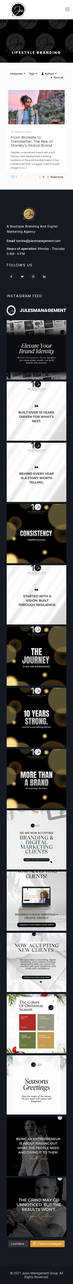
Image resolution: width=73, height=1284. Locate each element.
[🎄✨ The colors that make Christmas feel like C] (36, 1023)
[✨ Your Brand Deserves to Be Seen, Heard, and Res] (36, 349)
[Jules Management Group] (18, 10)
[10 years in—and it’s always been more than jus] (36, 778)
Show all (58, 77)
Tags (31, 73)
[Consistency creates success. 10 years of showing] (36, 533)
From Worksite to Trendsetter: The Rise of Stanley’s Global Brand (32, 141)
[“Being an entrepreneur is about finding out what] (36, 1146)
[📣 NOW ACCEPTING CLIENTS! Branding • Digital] (36, 901)
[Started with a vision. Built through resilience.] (36, 594)
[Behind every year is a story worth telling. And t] (36, 472)
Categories (16, 73)
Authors (49, 73)
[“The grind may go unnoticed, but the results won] (36, 1207)
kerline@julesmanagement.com (38, 241)
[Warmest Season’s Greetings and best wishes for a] (36, 1085)
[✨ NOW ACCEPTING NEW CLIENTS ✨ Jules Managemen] (36, 962)
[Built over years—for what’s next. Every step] (36, 411)
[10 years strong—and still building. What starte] (36, 717)
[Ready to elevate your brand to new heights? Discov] (36, 840)
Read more (56, 177)
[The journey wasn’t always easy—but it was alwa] (36, 656)
